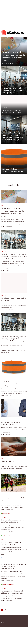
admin (3, 63)
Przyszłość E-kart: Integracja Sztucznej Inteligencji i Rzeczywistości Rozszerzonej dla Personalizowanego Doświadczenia (12, 137)
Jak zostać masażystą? (8, 461)
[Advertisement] (14, 14)
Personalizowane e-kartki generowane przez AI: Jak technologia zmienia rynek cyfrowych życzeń (14, 256)
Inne (3, 49)
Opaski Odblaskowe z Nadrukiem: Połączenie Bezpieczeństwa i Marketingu (13, 169)
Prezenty (3, 517)
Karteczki (5, 83)
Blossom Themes (12, 620)
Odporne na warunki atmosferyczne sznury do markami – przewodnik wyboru (12, 212)
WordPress (3, 622)
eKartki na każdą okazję (17, 617)
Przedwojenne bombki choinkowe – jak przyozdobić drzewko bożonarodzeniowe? (13, 566)
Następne (14, 610)
